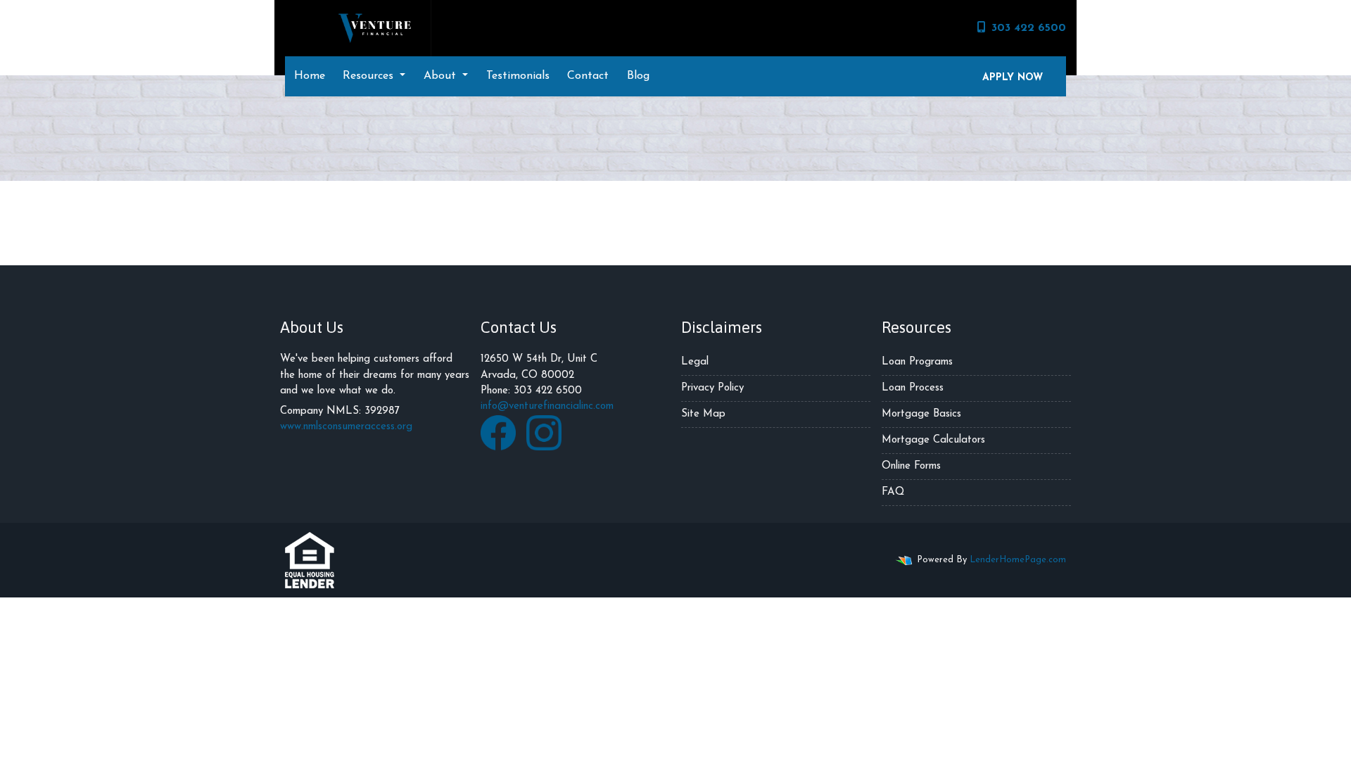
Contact (588, 76)
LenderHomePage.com (1018, 559)
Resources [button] (370, 76)
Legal (695, 362)
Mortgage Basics (921, 414)
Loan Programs (917, 362)
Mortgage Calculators (933, 440)
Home (309, 76)
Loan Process (913, 388)
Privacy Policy (712, 388)
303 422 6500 (1028, 28)
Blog (638, 76)
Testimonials (518, 76)
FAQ (893, 492)
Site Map (703, 414)
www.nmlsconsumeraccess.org (346, 427)
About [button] (441, 76)
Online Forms (911, 466)
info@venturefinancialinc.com (547, 406)
